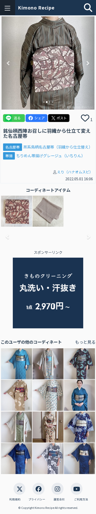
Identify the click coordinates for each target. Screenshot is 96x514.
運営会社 (59, 499)
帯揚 (9, 155)
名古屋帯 (12, 147)
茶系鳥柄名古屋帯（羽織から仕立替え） (57, 147)
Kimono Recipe (36, 7)
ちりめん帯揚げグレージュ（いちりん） (50, 155)
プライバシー (36, 499)
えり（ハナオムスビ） (75, 171)
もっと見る (85, 342)
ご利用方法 (81, 499)
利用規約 (14, 499)
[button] (9, 63)
